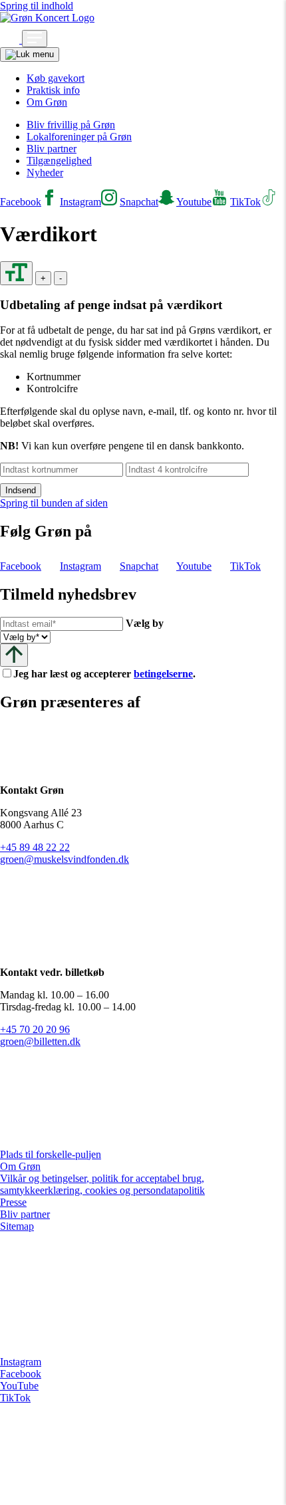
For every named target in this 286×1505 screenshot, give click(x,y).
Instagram (20, 1361)
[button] (11, 39)
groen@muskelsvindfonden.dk (64, 859)
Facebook (20, 1373)
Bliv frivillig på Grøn (71, 124)
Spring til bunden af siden (54, 503)
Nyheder (45, 172)
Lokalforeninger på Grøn (79, 136)
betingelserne (163, 673)
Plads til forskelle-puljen (50, 1154)
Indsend (20, 490)
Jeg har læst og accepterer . (115, 673)
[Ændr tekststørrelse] (16, 273)
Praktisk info (53, 90)
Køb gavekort (55, 78)
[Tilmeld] (14, 655)
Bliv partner (51, 148)
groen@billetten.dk (40, 1041)
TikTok (15, 1397)
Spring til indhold (36, 5)
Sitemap (17, 1226)
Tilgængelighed (59, 160)
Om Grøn (47, 102)
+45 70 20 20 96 (35, 1029)
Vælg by (145, 623)
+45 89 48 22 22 (35, 847)
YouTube (19, 1385)
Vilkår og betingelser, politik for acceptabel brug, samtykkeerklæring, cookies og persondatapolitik (102, 1184)
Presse (13, 1202)
